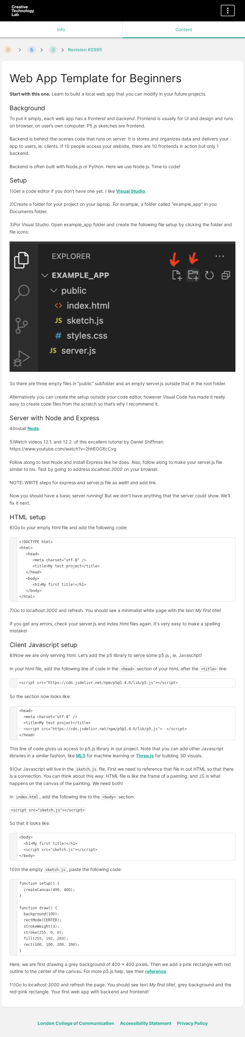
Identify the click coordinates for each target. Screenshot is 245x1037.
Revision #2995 (85, 49)
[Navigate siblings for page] (20, 49)
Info (61, 29)
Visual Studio (130, 191)
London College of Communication (76, 1023)
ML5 (80, 755)
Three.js (145, 755)
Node (33, 428)
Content (183, 29)
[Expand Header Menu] (228, 10)
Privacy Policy (192, 1023)
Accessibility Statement (145, 1023)
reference (155, 971)
